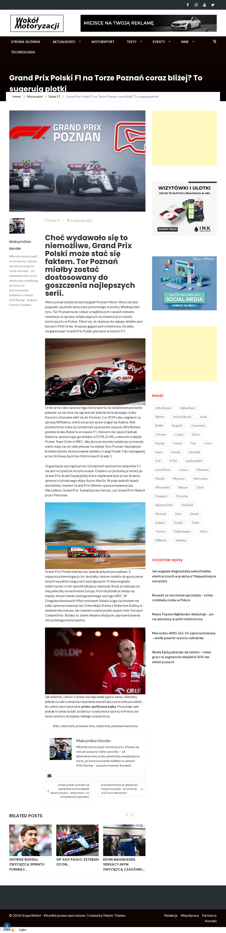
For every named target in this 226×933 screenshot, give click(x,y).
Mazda (159, 478)
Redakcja (170, 915)
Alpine (159, 417)
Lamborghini (194, 461)
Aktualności (64, 41)
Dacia (196, 434)
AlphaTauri (187, 408)
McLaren (179, 478)
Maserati (203, 469)
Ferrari (177, 443)
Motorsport (103, 41)
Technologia (23, 52)
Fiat (193, 443)
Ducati (159, 443)
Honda (175, 452)
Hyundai (194, 452)
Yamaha (180, 540)
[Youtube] (204, 5)
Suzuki (178, 522)
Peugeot (161, 496)
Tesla (195, 522)
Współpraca (190, 915)
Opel (200, 487)
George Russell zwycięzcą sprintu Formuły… (26, 864)
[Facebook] (188, 5)
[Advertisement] (184, 138)
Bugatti (177, 425)
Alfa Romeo (163, 408)
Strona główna (25, 41)
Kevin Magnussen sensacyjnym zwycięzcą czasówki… (124, 864)
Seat (178, 514)
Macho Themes (114, 915)
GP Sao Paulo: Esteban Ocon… (77, 862)
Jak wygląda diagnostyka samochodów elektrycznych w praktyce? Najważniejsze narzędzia (184, 576)
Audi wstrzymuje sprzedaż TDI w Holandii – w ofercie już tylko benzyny (119, 789)
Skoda (194, 514)
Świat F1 (54, 220)
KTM (173, 461)
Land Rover (163, 469)
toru (92, 726)
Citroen (160, 434)
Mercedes (201, 478)
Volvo (203, 531)
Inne (185, 41)
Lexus (184, 469)
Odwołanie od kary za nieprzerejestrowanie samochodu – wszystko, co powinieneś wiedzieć (70, 791)
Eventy (159, 41)
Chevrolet (198, 425)
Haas (158, 452)
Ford (208, 443)
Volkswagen (182, 531)
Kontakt (211, 921)
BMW (159, 425)
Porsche (182, 496)
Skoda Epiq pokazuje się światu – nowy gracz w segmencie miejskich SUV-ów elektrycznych (181, 657)
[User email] (49, 776)
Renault (160, 514)
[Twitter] (213, 5)
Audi (203, 417)
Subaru (160, 522)
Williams (161, 540)
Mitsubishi (162, 487)
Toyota (160, 531)
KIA (158, 461)
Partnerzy (209, 915)
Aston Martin (182, 417)
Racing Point (164, 505)
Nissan (183, 487)
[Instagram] (196, 5)
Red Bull (187, 505)
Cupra (179, 434)
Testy (131, 41)
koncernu (130, 726)
